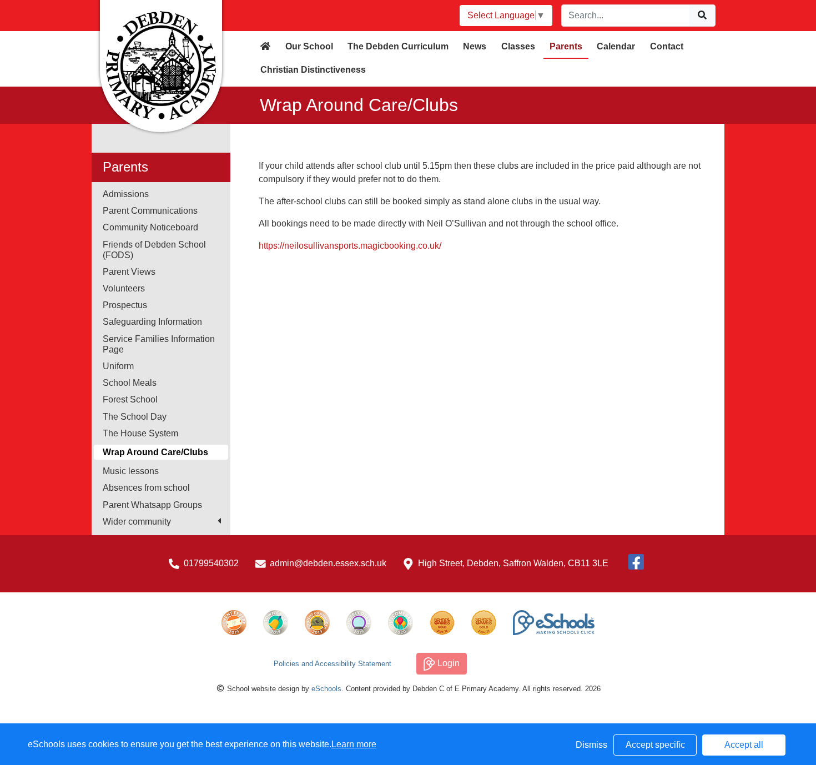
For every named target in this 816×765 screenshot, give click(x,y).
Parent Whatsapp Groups (152, 505)
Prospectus (125, 305)
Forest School (130, 399)
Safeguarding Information (152, 321)
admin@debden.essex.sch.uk (328, 563)
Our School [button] (309, 46)
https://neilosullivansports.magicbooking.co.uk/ (350, 245)
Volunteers (124, 288)
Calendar (616, 46)
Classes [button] (518, 46)
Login (447, 663)
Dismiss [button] (591, 744)
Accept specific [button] (655, 744)
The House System (140, 433)
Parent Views (129, 271)
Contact (666, 46)
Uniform (118, 366)
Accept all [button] (743, 744)
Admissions (126, 194)
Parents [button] (566, 46)
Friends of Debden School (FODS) (154, 250)
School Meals (130, 382)
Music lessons (131, 471)
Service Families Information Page (159, 344)
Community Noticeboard (150, 227)
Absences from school (146, 487)
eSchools (326, 689)
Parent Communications (150, 210)
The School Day (135, 416)
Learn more (353, 744)
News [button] (474, 46)
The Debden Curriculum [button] (398, 46)
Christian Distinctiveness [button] (313, 69)
